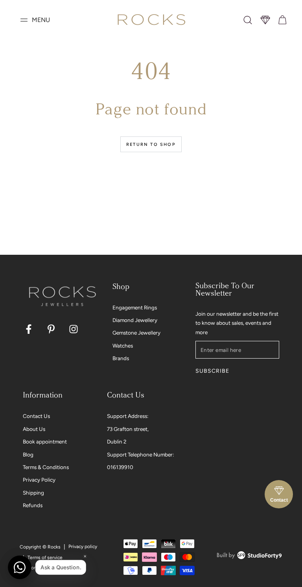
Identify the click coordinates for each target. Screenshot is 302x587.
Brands (120, 358)
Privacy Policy (39, 480)
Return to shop (151, 144)
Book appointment (45, 441)
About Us (34, 429)
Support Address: (127, 416)
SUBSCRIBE (212, 371)
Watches (122, 345)
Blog (28, 454)
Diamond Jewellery (134, 320)
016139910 (120, 467)
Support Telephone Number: (140, 454)
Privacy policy (82, 546)
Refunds (32, 505)
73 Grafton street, (128, 429)
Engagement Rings (134, 307)
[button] (248, 20)
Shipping (33, 492)
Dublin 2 (117, 441)
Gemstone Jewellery (136, 332)
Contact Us (36, 416)
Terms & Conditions (46, 467)
